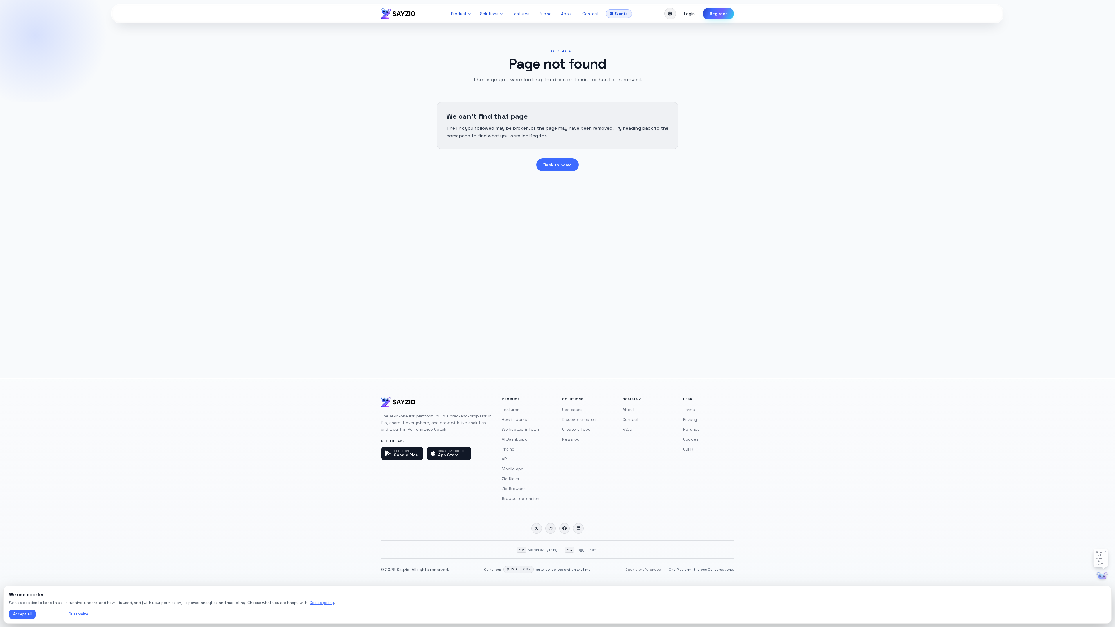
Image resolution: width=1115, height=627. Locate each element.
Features (521, 13)
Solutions (489, 13)
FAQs (627, 429)
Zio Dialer (510, 478)
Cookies (691, 439)
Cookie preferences (643, 569)
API (505, 459)
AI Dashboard (515, 439)
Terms (689, 409)
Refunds (691, 429)
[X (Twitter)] (536, 528)
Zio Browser (513, 488)
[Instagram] (550, 528)
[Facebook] (564, 528)
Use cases (572, 409)
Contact (590, 13)
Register (718, 13)
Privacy (690, 419)
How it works (514, 419)
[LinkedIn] (578, 528)
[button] (1101, 558)
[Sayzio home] (398, 13)
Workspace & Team (520, 429)
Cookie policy (322, 602)
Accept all (22, 614)
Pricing (545, 13)
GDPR (688, 449)
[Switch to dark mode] (670, 13)
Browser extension (520, 498)
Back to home (557, 164)
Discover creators (580, 419)
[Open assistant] (1102, 576)
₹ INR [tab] (526, 569)
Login (689, 13)
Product (459, 13)
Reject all (51, 614)
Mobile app (513, 468)
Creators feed (576, 429)
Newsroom (572, 439)
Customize (78, 614)
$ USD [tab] (512, 569)
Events (621, 13)
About (567, 13)
